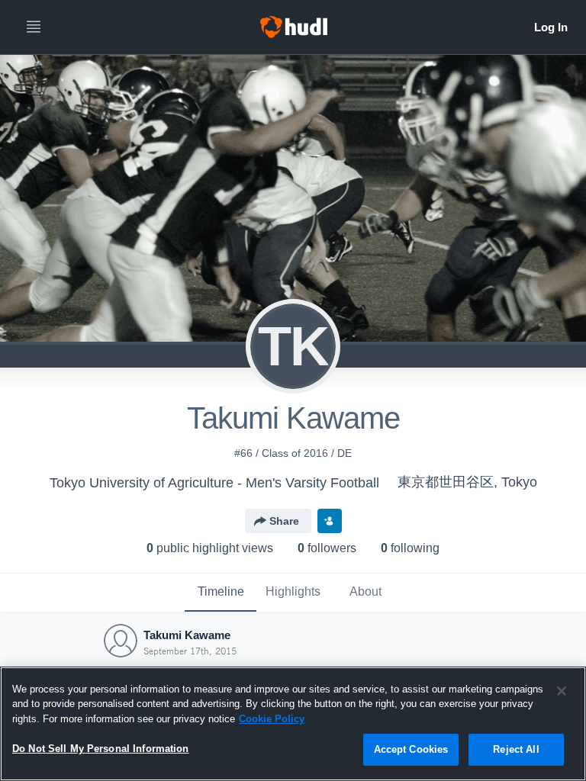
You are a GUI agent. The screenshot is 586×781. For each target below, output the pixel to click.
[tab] (220, 593)
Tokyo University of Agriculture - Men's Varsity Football (214, 482)
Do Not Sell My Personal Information (100, 748)
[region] (293, 724)
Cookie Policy (271, 719)
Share (284, 521)
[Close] (561, 691)
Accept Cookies (411, 749)
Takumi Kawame (186, 634)
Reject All (516, 749)
